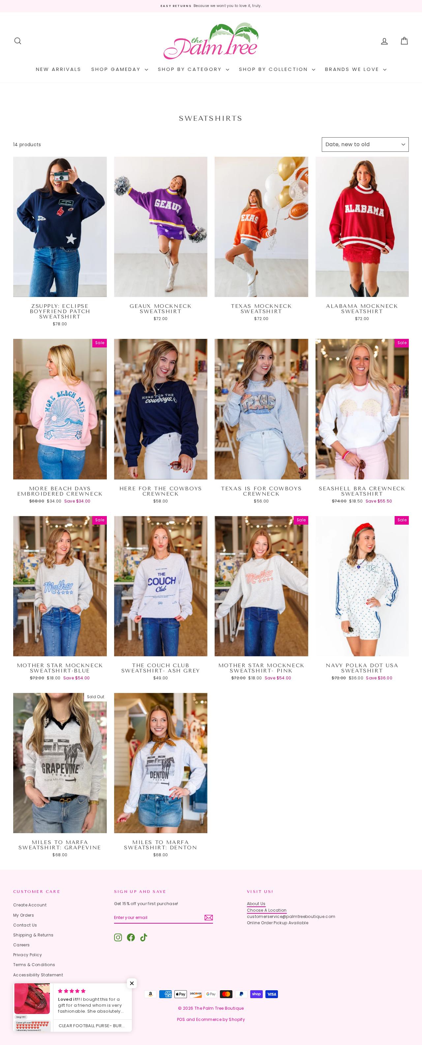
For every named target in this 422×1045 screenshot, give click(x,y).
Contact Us (25, 925)
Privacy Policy (27, 955)
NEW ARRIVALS (58, 69)
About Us (256, 903)
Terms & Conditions (34, 964)
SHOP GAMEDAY (117, 69)
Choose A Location (267, 910)
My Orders (23, 915)
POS (181, 1019)
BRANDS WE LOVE (353, 69)
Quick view (60, 290)
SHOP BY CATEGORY (191, 69)
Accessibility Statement (38, 975)
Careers (21, 945)
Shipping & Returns (33, 935)
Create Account (29, 905)
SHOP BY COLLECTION (274, 69)
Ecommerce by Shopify (220, 1019)
